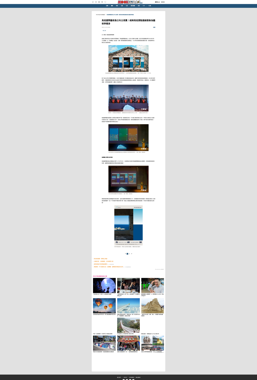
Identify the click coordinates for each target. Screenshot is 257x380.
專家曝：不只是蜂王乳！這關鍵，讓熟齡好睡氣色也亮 (108, 266)
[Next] (131, 253)
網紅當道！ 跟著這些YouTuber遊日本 (150, 333)
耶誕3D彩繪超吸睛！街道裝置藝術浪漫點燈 (103, 351)
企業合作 (125, 377)
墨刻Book (157, 2)
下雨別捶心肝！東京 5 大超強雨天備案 (102, 294)
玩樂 (154, 27)
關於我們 (119, 377)
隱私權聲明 (138, 377)
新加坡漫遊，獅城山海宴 (100, 258)
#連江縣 (104, 30)
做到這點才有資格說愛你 (100, 264)
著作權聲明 (131, 377)
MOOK (163, 2)
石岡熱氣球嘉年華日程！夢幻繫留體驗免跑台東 (104, 314)
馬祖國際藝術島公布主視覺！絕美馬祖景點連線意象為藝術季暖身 (120, 14)
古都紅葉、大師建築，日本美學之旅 (103, 261)
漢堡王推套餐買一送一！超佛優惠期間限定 (127, 351)
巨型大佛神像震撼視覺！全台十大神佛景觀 (151, 351)
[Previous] (125, 253)
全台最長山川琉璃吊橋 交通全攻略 (125, 333)
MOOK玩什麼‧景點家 (100, 14)
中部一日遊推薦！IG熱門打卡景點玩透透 (102, 333)
